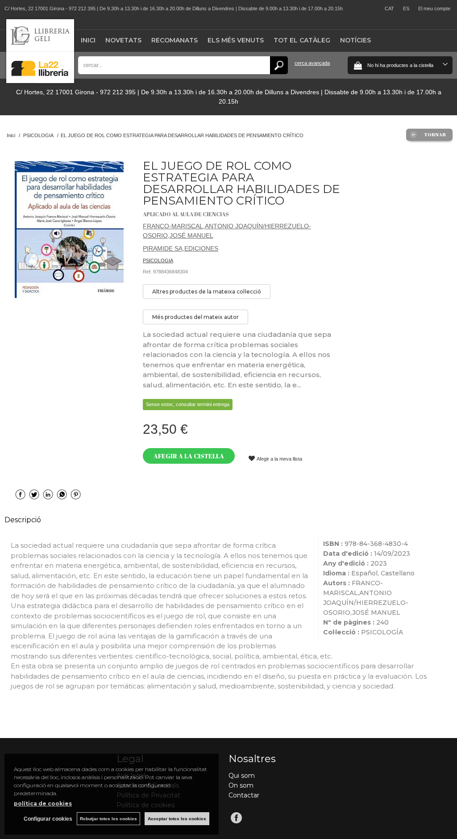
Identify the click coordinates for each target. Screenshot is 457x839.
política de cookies (43, 803)
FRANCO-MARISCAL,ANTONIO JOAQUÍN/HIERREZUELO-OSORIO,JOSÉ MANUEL (227, 230)
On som (240, 785)
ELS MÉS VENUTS (236, 40)
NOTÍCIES (355, 40)
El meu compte (434, 8)
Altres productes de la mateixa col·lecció (206, 291)
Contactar (243, 795)
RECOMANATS (174, 40)
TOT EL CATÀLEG (302, 40)
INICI (88, 40)
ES (406, 8)
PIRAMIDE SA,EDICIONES (180, 248)
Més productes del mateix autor (195, 317)
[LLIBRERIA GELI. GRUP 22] (40, 81)
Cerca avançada (312, 63)
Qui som (241, 776)
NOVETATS (123, 40)
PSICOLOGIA (158, 260)
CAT (389, 8)
